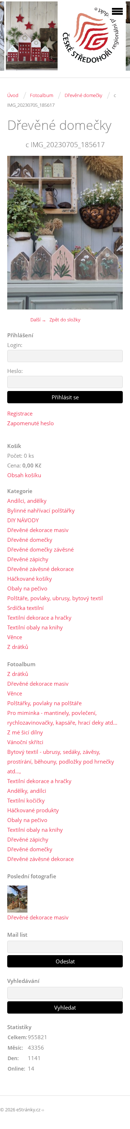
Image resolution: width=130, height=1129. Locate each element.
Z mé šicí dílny (25, 732)
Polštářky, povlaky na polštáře (44, 703)
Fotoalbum (41, 95)
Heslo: (15, 370)
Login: (14, 344)
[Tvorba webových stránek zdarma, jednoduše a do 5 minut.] (43, 1110)
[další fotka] (111, 232)
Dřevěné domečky (83, 95)
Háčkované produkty (33, 810)
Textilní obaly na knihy (35, 627)
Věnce (14, 637)
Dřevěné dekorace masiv (38, 529)
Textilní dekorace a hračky (39, 617)
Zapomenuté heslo (30, 423)
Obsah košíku (24, 475)
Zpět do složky (65, 319)
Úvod (12, 95)
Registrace (19, 413)
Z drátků (17, 646)
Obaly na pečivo (27, 588)
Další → (38, 319)
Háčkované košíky (29, 578)
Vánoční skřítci (25, 742)
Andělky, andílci (26, 790)
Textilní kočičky (26, 800)
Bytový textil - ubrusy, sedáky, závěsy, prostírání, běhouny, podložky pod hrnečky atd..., (60, 761)
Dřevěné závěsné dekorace (40, 568)
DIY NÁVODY (23, 520)
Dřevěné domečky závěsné (40, 549)
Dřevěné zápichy (27, 559)
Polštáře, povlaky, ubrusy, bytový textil (55, 598)
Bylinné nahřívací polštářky (41, 510)
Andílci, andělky (27, 500)
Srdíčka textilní (25, 607)
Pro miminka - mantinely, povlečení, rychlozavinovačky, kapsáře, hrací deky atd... (62, 717)
